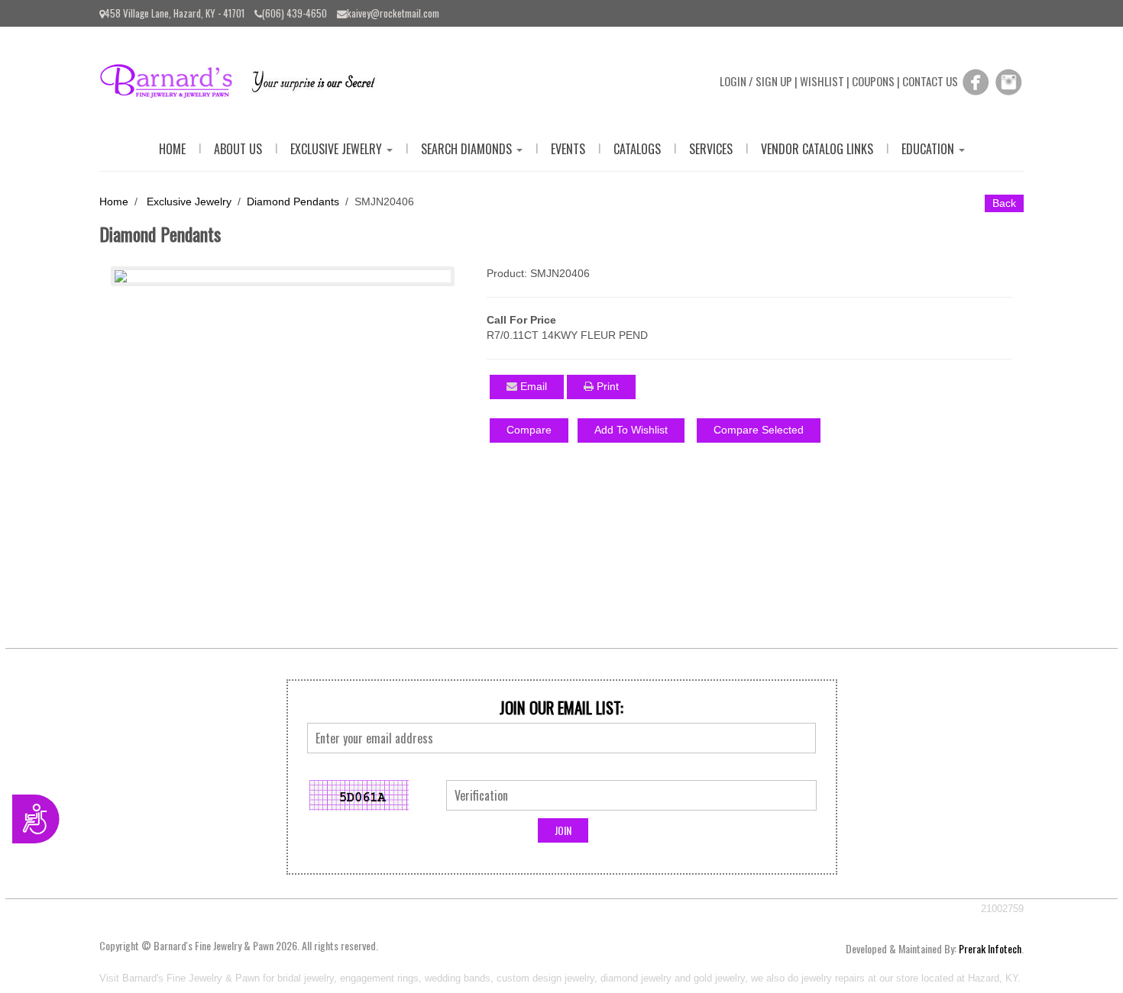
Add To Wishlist (631, 430)
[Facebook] (975, 81)
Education (929, 149)
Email (532, 386)
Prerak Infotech (990, 948)
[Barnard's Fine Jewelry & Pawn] (245, 78)
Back (1004, 203)
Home (172, 149)
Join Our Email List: (561, 707)
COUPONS (873, 81)
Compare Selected (759, 430)
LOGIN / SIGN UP (756, 81)
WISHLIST (822, 81)
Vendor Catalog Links (817, 149)
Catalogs (637, 149)
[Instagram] (1008, 81)
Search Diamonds (468, 149)
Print (606, 386)
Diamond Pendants (293, 201)
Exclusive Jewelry (337, 149)
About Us (238, 149)
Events (568, 149)
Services (711, 149)
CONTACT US (930, 81)
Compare (529, 430)
